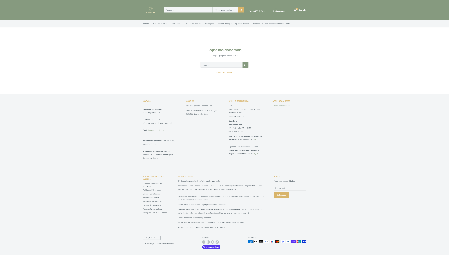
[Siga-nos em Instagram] (208, 242)
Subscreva (281, 195)
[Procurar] (245, 65)
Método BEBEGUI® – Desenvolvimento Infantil (271, 23)
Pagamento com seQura (152, 209)
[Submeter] (241, 9)
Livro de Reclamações (281, 106)
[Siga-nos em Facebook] (203, 242)
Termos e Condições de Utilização (152, 184)
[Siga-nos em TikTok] (217, 242)
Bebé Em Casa (192, 23)
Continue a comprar (224, 72)
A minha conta (279, 11)
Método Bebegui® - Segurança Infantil (233, 23)
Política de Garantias (151, 197)
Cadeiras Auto (159, 23)
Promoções (209, 23)
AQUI (254, 140)
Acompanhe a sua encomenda (155, 213)
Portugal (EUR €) (149, 238)
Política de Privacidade (152, 190)
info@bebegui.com (156, 130)
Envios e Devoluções (151, 194)
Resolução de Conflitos (152, 201)
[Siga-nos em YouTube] (212, 242)
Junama (146, 23)
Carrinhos (176, 23)
